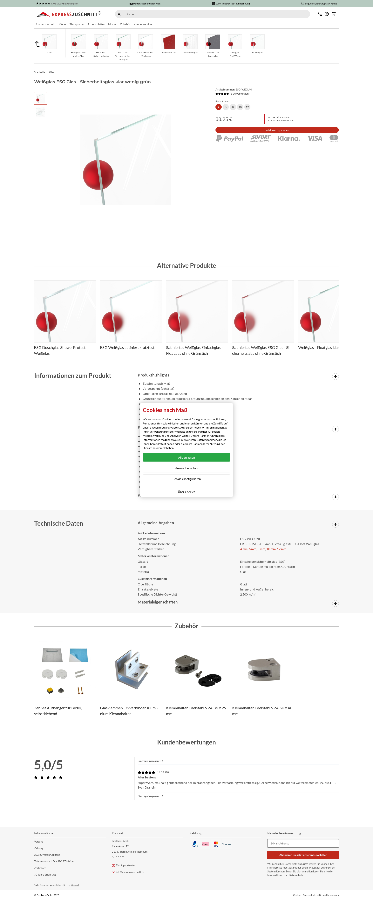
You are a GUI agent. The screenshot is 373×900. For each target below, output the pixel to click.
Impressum (333, 895)
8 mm (261, 549)
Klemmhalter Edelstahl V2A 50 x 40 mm (262, 710)
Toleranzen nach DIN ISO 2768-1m (54, 861)
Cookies (297, 895)
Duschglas (257, 52)
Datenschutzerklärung (314, 895)
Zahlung (38, 848)
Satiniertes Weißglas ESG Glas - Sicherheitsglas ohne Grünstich (261, 350)
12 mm (281, 549)
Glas (49, 52)
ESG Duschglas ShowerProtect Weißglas (59, 350)
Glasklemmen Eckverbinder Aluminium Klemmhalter (129, 710)
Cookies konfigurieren (187, 479)
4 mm (244, 549)
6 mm (252, 549)
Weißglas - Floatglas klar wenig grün (328, 347)
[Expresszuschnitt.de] (68, 14)
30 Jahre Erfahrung (45, 874)
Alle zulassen (186, 457)
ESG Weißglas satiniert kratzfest (127, 347)
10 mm (271, 549)
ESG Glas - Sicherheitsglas (101, 54)
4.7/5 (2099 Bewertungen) (64, 3)
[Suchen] (119, 14)
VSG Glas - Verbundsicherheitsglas (123, 56)
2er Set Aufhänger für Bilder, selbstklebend (58, 710)
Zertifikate (40, 868)
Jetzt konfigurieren (277, 130)
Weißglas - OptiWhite (235, 54)
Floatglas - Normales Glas (78, 54)
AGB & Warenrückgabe (47, 854)
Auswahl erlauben (186, 468)
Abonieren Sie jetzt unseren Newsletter (303, 855)
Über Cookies (186, 492)
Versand (38, 841)
